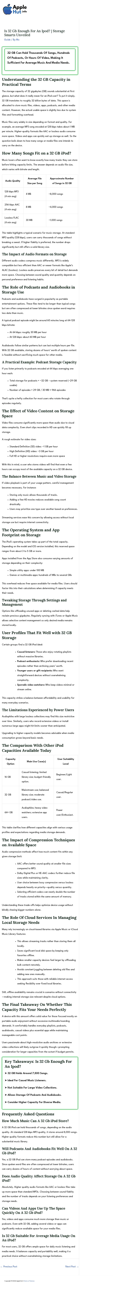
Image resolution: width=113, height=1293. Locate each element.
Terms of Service (29, 1281)
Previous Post (8, 1267)
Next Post (72, 1267)
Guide (7, 40)
